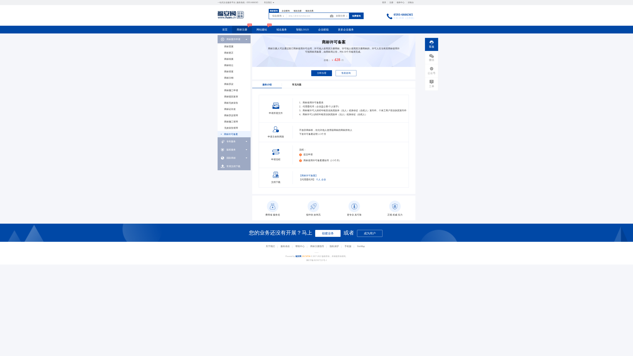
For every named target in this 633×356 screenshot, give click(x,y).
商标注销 (228, 78)
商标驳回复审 (231, 96)
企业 (323, 179)
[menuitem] (234, 86)
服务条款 (285, 246)
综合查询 (277, 16)
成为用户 (370, 233)
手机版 (348, 246)
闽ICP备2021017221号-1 (316, 260)
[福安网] (234, 18)
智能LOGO (302, 29)
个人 (318, 179)
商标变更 (228, 71)
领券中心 (401, 2)
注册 (391, 2)
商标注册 (242, 29)
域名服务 (281, 29)
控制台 (411, 2)
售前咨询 (346, 73)
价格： (327, 60)
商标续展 (228, 59)
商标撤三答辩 (231, 121)
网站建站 (261, 29)
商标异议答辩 (231, 115)
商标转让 (228, 65)
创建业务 (328, 233)
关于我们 (270, 246)
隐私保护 (334, 246)
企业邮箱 (323, 29)
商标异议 (228, 84)
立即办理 (321, 73)
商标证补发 (230, 109)
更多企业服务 (346, 29)
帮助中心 (300, 246)
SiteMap (361, 246)
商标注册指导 (317, 246)
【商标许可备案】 (308, 175)
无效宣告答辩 (231, 128)
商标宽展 (228, 46)
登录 (384, 2)
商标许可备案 (231, 134)
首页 (224, 29)
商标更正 (228, 53)
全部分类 (341, 16)
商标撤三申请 (231, 90)
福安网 (298, 256)
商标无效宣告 (231, 103)
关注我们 (268, 2)
